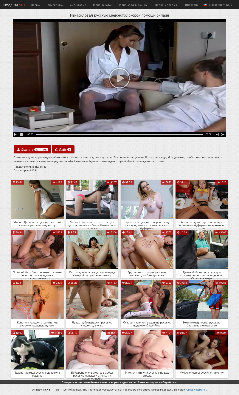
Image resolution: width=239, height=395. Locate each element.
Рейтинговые (77, 5)
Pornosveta (190, 5)
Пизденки (14, 4)
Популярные (54, 5)
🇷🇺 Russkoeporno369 (218, 5)
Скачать (33, 149)
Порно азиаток (102, 5)
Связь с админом (196, 389)
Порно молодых (166, 5)
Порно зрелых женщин (133, 5)
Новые (35, 5)
